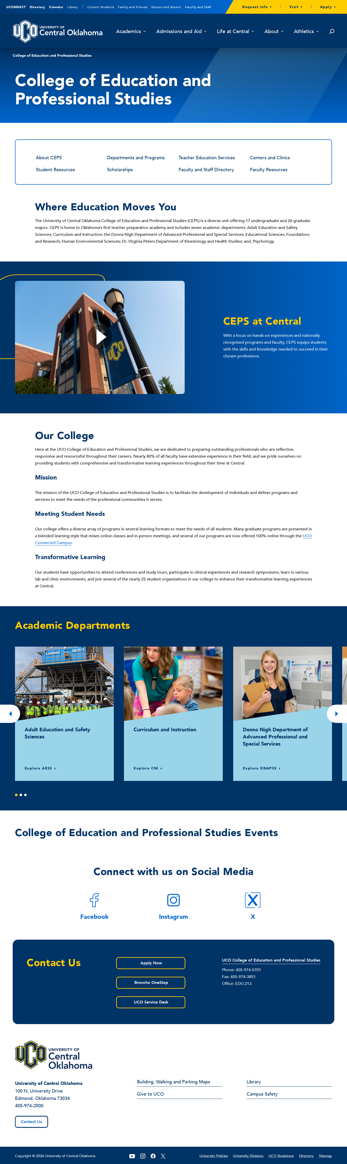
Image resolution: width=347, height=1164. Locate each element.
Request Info (255, 7)
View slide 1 (16, 795)
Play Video (100, 337)
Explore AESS (38, 768)
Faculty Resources (268, 170)
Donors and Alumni (166, 7)
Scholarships (120, 170)
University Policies (213, 1156)
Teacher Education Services (207, 158)
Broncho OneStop (151, 982)
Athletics (304, 31)
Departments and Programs (136, 158)
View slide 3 (25, 795)
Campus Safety (262, 1094)
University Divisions (248, 1156)
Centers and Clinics (270, 158)
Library (72, 7)
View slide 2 (21, 795)
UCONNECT (16, 7)
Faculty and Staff (198, 7)
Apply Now (151, 963)
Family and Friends (132, 7)
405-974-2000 (29, 1106)
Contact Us (31, 1122)
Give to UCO (150, 1094)
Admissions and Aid (179, 31)
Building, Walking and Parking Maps (173, 1082)
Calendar (56, 7)
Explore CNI (146, 768)
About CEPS (49, 158)
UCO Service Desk (151, 1002)
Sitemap (325, 1156)
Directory (37, 7)
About (271, 31)
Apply (326, 7)
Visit (294, 7)
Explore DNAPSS (260, 768)
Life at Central (233, 31)
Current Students (100, 7)
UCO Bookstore (281, 1156)
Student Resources (55, 170)
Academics (128, 31)
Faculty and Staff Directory (206, 170)
